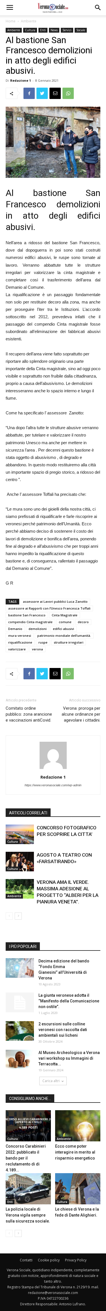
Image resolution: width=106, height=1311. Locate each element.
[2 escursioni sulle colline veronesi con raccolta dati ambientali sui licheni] (20, 1031)
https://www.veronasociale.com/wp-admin (53, 785)
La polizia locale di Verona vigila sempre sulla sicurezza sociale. (28, 1215)
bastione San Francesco (27, 615)
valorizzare (17, 649)
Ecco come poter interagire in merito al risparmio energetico (75, 1152)
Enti (43, 30)
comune (65, 622)
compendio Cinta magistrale (30, 622)
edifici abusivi (63, 629)
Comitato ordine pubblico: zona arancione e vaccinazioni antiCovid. (29, 714)
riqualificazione (20, 642)
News (54, 30)
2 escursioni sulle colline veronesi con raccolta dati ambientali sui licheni (62, 1030)
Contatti (26, 1260)
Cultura (30, 30)
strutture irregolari (68, 642)
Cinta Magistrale (64, 615)
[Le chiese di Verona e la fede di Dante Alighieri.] (77, 1188)
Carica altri (51, 1080)
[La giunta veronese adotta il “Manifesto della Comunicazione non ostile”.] (20, 1002)
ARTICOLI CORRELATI (28, 813)
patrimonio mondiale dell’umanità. (64, 635)
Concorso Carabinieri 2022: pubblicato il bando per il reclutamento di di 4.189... (26, 1158)
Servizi (67, 30)
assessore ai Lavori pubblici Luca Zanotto (55, 601)
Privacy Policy (75, 1260)
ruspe (42, 642)
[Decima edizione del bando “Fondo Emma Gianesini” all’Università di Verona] (20, 968)
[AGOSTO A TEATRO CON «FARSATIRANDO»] (20, 861)
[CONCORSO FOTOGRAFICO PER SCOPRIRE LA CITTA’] (20, 834)
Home (11, 21)
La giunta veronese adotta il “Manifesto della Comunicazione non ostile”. (68, 1001)
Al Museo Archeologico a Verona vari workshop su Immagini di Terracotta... (69, 1058)
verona (37, 649)
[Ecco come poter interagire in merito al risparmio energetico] (77, 1125)
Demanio (15, 629)
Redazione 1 (20, 80)
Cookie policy (49, 1260)
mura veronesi (19, 635)
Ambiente (28, 21)
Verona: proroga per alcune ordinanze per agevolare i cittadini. (81, 714)
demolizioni (38, 629)
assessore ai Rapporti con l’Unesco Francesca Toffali (49, 608)
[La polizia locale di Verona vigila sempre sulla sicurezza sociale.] (28, 1188)
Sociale (80, 30)
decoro (83, 622)
